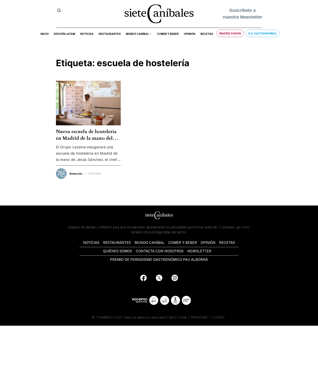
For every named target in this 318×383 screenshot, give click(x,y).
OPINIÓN (208, 243)
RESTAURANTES (117, 243)
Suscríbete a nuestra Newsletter (242, 14)
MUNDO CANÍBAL (150, 243)
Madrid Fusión (230, 33)
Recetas (206, 33)
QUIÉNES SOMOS (117, 251)
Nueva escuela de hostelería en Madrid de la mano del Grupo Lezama (86, 138)
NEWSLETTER (199, 251)
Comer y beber (168, 33)
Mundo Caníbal (137, 33)
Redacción (76, 173)
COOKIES (218, 317)
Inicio (44, 33)
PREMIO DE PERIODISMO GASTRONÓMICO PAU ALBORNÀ (159, 259)
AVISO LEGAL (178, 317)
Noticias (86, 33)
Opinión (189, 33)
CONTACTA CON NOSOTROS (160, 251)
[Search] (59, 10)
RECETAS (227, 243)
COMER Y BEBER (182, 243)
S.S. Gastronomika (262, 33)
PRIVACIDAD (199, 317)
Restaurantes (110, 33)
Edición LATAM (64, 33)
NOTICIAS (91, 243)
